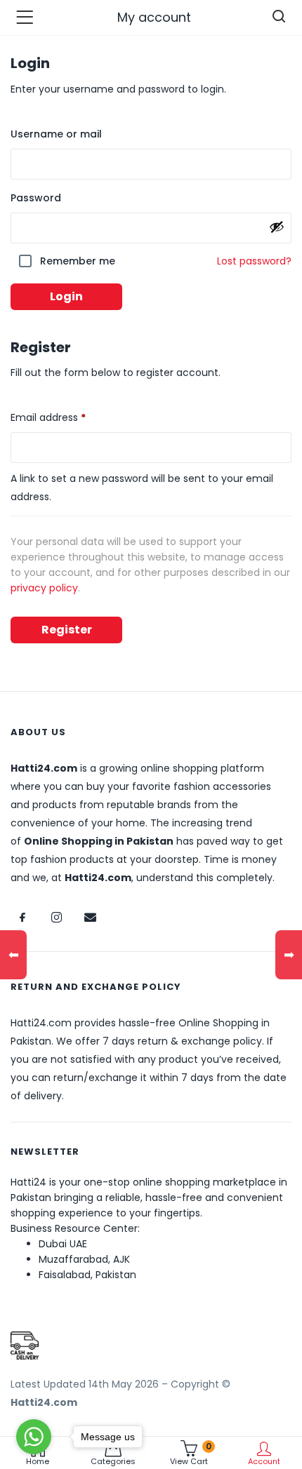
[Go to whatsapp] (33, 1436)
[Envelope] (90, 917)
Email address (69, 416)
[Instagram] (56, 917)
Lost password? (254, 261)
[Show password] (276, 226)
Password (36, 198)
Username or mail (56, 134)
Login (66, 296)
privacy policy (44, 588)
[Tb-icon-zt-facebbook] (22, 917)
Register (66, 630)
